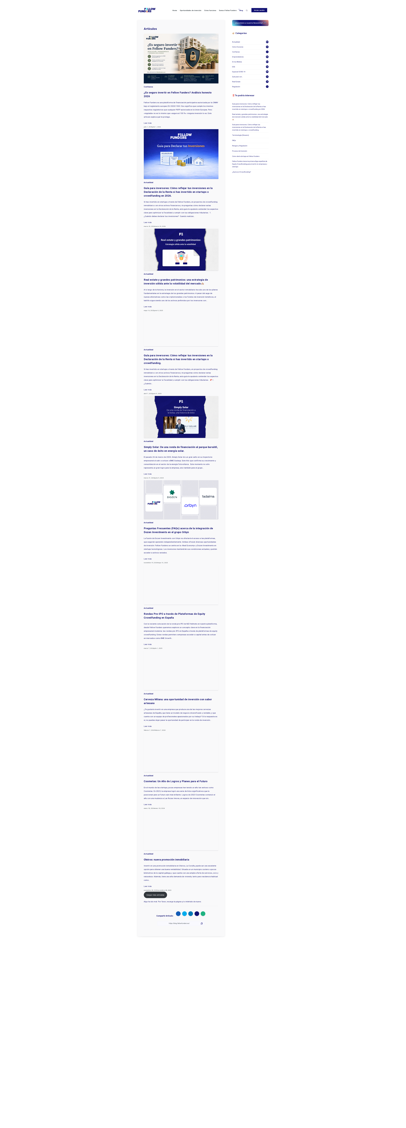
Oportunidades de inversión (190, 10)
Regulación (236, 87)
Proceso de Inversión (239, 151)
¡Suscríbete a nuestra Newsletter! (249, 23)
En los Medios (237, 62)
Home (174, 10)
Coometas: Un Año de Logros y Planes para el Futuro (176, 781)
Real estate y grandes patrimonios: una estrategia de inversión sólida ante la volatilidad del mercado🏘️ (250, 116)
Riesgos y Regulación (239, 146)
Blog (241, 10)
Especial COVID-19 (238, 72)
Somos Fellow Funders (228, 10)
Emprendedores (238, 57)
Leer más (148, 123)
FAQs (234, 140)
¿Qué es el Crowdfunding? (241, 172)
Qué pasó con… (237, 77)
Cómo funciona (210, 10)
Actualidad (148, 182)
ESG (233, 67)
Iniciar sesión (259, 10)
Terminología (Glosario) (240, 135)
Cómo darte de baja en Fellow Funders (245, 156)
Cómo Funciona (237, 47)
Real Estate (236, 82)
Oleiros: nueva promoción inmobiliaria (166, 859)
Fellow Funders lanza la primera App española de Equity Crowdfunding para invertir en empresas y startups (249, 163)
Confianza (148, 87)
